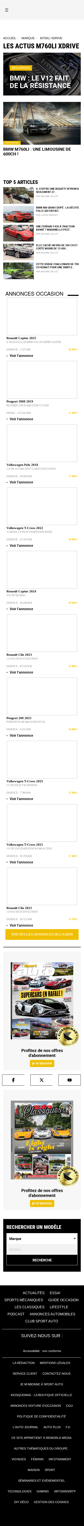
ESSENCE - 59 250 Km (19, 856)
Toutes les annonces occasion (42, 934)
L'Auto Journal (25, 1427)
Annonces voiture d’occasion (35, 1405)
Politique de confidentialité (41, 1416)
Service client (25, 1373)
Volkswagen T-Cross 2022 (24, 528)
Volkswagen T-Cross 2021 (24, 844)
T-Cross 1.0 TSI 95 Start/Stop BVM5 (29, 532)
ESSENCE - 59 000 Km (19, 476)
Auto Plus (52, 1427)
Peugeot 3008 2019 (19, 401)
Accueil (9, 38)
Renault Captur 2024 (21, 591)
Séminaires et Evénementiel (41, 1480)
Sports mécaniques (23, 1300)
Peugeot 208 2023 (18, 718)
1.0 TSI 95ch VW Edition (21, 785)
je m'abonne (42, 1063)
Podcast (16, 1314)
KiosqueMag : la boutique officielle (41, 1395)
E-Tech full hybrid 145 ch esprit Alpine (33, 342)
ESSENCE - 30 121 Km (19, 919)
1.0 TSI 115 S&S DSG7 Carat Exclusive (31, 468)
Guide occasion (63, 1300)
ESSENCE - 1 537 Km (18, 349)
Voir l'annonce (19, 355)
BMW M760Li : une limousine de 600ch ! (37, 151)
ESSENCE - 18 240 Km (19, 602)
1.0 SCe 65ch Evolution (22, 658)
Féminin (37, 1459)
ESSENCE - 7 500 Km (18, 792)
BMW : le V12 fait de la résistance (40, 81)
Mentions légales (55, 1363)
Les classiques (30, 1307)
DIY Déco (21, 1502)
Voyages (19, 1459)
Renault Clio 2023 (19, 654)
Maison (34, 1470)
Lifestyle (59, 1307)
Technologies (19, 1491)
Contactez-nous (56, 1373)
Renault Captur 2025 (21, 338)
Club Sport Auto (41, 1321)
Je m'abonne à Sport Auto (41, 1384)
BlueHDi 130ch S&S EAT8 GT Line (27, 405)
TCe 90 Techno (16, 595)
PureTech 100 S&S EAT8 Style (25, 721)
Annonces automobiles (52, 1314)
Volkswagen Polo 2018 (22, 464)
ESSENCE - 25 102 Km (19, 539)
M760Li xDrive (51, 38)
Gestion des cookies (51, 1502)
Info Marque (21, 67)
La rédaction (24, 1363)
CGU (69, 1405)
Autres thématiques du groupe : (41, 1448)
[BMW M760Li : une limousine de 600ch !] (42, 123)
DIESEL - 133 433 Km (18, 412)
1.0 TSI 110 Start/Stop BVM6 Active (29, 848)
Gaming (43, 1491)
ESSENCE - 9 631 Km (18, 729)
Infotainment (60, 1459)
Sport (50, 1470)
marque (28, 38)
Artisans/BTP (65, 1491)
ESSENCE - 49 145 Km (19, 666)
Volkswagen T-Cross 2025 (24, 781)
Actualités (34, 1293)
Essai (55, 1293)
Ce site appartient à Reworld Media (41, 1438)
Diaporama (12, 143)
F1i (68, 1427)
